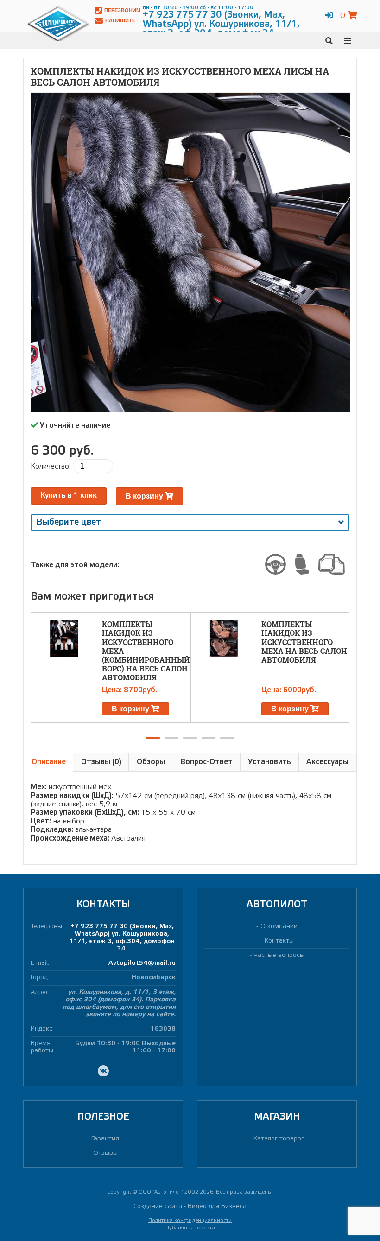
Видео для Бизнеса (217, 1206)
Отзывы (105, 1153)
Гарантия (105, 1139)
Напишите (120, 20)
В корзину (145, 496)
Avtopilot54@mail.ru (142, 963)
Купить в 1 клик (68, 495)
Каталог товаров (279, 1139)
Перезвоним (122, 10)
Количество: (50, 466)
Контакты (279, 941)
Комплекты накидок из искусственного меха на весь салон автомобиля (304, 642)
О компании (279, 927)
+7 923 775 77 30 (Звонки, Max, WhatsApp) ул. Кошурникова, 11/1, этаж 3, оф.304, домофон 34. (122, 938)
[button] (153, 738)
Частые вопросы (279, 955)
